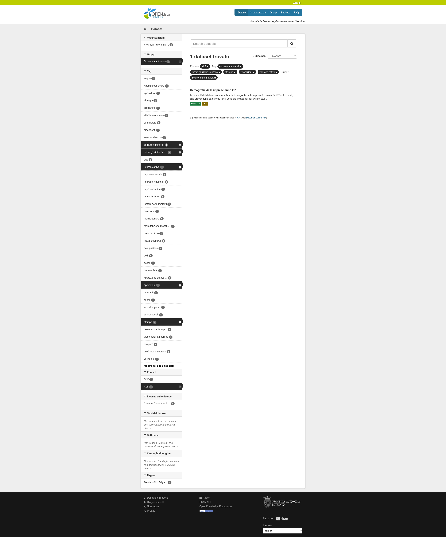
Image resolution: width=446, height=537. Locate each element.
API (238, 117)
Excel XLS (195, 103)
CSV (205, 103)
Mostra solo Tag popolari (159, 365)
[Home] (145, 29)
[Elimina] (208, 66)
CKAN (282, 519)
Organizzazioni (258, 12)
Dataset (242, 12)
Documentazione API (256, 117)
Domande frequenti (157, 497)
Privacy (150, 510)
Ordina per (259, 56)
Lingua (267, 525)
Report (206, 497)
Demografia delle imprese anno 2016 (214, 90)
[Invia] (292, 43)
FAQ (296, 12)
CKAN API (205, 502)
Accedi (297, 2)
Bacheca (285, 12)
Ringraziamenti (155, 502)
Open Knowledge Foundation (215, 506)
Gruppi (273, 12)
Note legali (152, 506)
